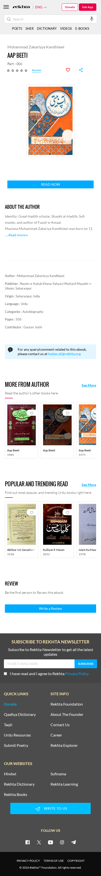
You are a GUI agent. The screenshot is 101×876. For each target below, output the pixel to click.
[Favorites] (70, 70)
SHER (29, 28)
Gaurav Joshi (33, 327)
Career (56, 735)
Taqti (8, 725)
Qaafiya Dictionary (20, 714)
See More (89, 385)
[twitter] (39, 842)
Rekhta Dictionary (19, 784)
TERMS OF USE (54, 860)
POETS (17, 28)
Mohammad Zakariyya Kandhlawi (40, 276)
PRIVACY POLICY (28, 860)
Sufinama (58, 774)
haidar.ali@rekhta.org (64, 354)
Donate (70, 7)
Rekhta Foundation (66, 704)
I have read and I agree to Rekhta (49, 673)
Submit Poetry (16, 745)
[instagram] (62, 842)
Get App (87, 7)
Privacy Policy (77, 673)
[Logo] (21, 7)
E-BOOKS (82, 28)
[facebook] (27, 842)
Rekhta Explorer (64, 745)
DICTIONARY (47, 28)
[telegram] (73, 842)
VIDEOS (66, 28)
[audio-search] (92, 19)
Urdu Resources (17, 735)
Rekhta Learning (64, 784)
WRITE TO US (55, 808)
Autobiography (33, 312)
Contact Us (60, 725)
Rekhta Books (15, 794)
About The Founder (66, 714)
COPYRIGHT (76, 860)
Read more (17, 235)
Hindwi (10, 774)
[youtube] (50, 842)
